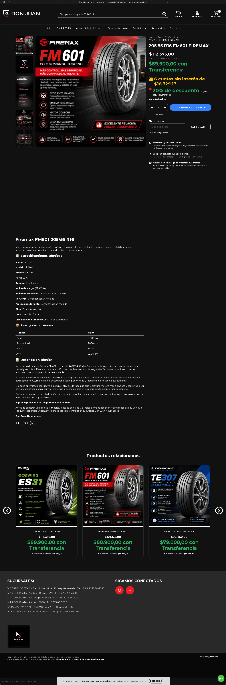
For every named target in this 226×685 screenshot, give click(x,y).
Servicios (138, 28)
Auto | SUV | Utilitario (89, 28)
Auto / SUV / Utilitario (169, 37)
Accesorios (158, 28)
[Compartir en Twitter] (25, 424)
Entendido (156, 681)
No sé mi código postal (158, 132)
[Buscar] (164, 14)
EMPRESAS (64, 28)
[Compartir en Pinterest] (32, 424)
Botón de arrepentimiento (89, 659)
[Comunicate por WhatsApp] (221, 678)
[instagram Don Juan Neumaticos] (4, 2)
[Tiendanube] (209, 657)
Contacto (175, 28)
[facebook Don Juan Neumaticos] (9, 2)
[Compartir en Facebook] (19, 424)
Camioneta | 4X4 (117, 28)
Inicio (48, 28)
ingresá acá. (64, 659)
